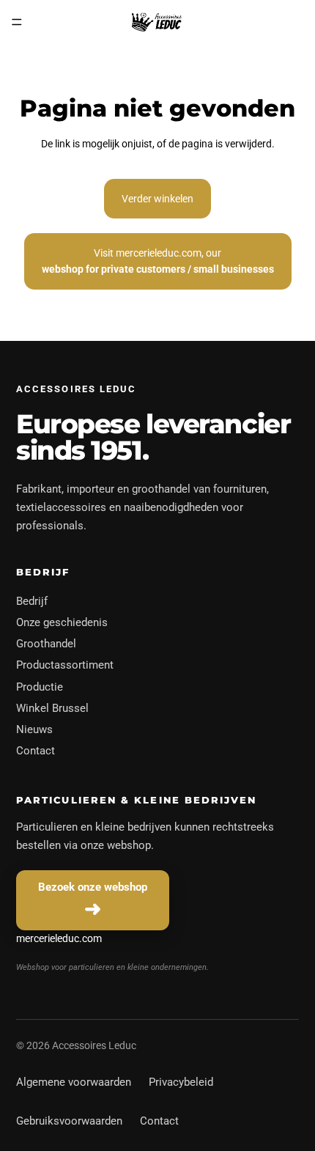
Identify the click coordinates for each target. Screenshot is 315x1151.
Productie (39, 687)
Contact (35, 750)
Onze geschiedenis (62, 622)
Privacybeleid (181, 1082)
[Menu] (17, 22)
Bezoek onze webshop (92, 887)
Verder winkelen (157, 199)
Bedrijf (32, 601)
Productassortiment (65, 665)
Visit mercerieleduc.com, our (158, 261)
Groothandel (46, 643)
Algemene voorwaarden (73, 1082)
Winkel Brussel (52, 708)
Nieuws (34, 729)
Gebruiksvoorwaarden (69, 1121)
